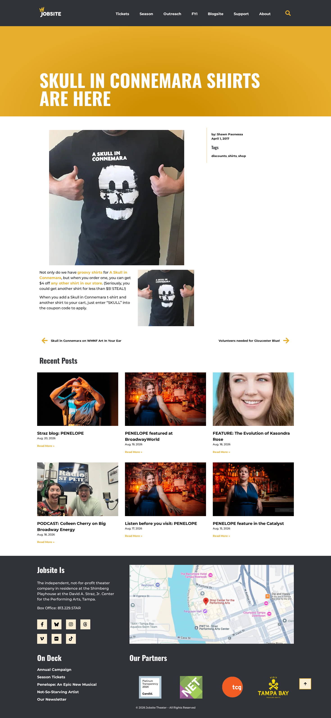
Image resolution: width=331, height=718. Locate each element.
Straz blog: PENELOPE (60, 433)
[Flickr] (56, 639)
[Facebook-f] (42, 624)
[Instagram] (71, 624)
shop (242, 156)
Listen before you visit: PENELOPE (161, 523)
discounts (219, 156)
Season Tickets (51, 677)
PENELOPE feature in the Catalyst (248, 523)
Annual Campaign (54, 669)
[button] (287, 13)
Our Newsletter (51, 699)
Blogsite (215, 14)
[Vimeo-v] (42, 639)
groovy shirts (89, 272)
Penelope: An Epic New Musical (67, 684)
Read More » (45, 446)
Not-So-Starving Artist (58, 692)
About (265, 14)
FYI (194, 14)
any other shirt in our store (76, 283)
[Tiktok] (71, 639)
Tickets (122, 14)
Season (146, 14)
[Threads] (85, 624)
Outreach (172, 14)
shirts (232, 156)
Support (241, 14)
